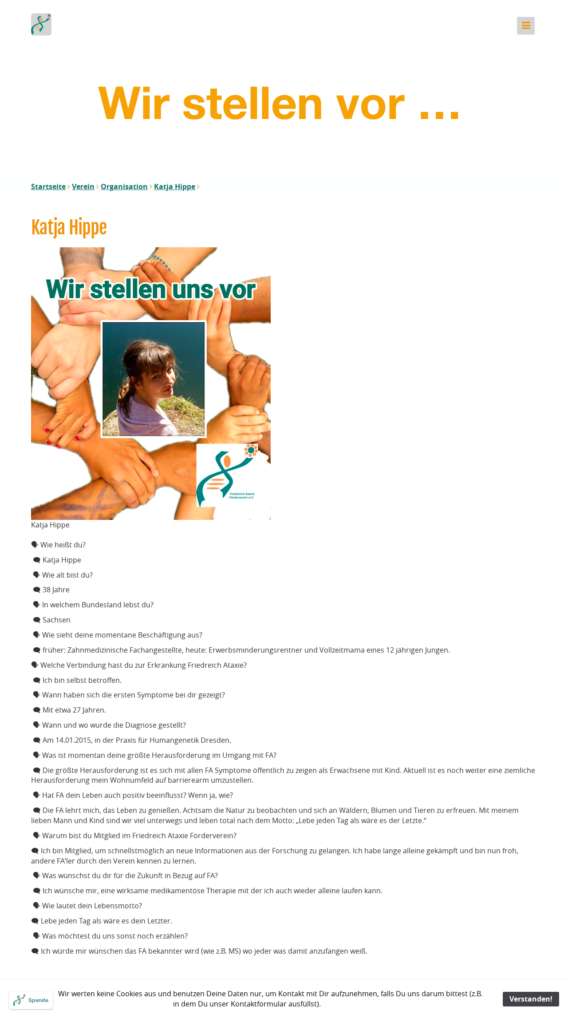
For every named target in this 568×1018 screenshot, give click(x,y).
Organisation (124, 186)
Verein (83, 186)
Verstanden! (530, 999)
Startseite (48, 186)
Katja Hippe (174, 186)
